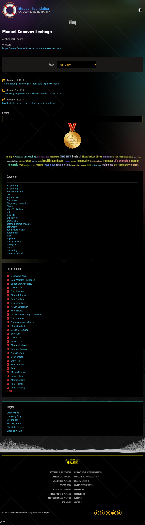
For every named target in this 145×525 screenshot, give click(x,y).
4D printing (12, 188)
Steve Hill (15, 360)
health (46, 161)
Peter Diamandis (15, 191)
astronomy (12, 227)
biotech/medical (15, 253)
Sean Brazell (17, 356)
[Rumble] (119, 512)
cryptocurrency (128, 157)
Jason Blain (17, 376)
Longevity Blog (14, 416)
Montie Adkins (18, 380)
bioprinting (12, 250)
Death (139, 157)
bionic (10, 247)
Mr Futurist (12, 420)
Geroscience (13, 412)
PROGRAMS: (78, 494)
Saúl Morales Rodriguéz (23, 280)
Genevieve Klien (19, 276)
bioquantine (54, 157)
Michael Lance (18, 372)
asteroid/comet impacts (19, 224)
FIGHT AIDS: (57, 490)
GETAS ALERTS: (79, 477)
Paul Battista (17, 299)
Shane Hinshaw (19, 345)
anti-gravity (12, 218)
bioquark (65, 157)
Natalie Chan (17, 353)
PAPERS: (77, 498)
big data (11, 238)
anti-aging (30, 156)
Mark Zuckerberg (15, 209)
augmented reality (16, 229)
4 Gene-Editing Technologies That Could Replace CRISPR (30, 83)
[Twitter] (102, 512)
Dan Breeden (17, 291)
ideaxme (73, 161)
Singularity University (17, 203)
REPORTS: (77, 490)
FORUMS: (65, 502)
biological (11, 244)
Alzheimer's (19, 157)
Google (40, 161)
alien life (11, 215)
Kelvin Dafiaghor (19, 307)
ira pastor (108, 161)
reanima (39, 165)
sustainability (96, 165)
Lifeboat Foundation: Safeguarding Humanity (65, 10)
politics (33, 165)
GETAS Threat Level (72, 462)
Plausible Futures (15, 427)
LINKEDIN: (55, 477)
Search (139, 119)
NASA (21, 165)
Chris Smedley (18, 387)
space (89, 165)
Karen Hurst (17, 310)
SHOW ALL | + (11, 391)
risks (77, 165)
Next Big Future (14, 423)
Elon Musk (12, 200)
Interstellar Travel (96, 161)
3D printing (12, 185)
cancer (121, 157)
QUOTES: (77, 502)
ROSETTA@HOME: (54, 498)
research (72, 165)
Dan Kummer (17, 318)
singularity (82, 165)
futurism (34, 161)
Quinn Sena (17, 287)
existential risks (12, 161)
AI (13, 157)
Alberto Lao (16, 341)
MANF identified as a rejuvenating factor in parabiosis (29, 103)
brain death (114, 157)
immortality (83, 161)
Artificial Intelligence (42, 157)
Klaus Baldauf (18, 326)
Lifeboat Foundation (20, 512)
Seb (13, 368)
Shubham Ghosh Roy (21, 283)
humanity (67, 161)
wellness (133, 165)
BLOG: (76, 481)
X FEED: (55, 481)
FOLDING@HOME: (55, 494)
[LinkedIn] (108, 512)
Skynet (10, 206)
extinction (22, 161)
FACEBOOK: (54, 472)
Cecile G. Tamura (19, 330)
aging (9, 156)
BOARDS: (77, 485)
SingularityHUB (14, 430)
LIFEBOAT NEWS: (80, 472)
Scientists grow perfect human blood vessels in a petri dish (31, 93)
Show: (51, 65)
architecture (12, 221)
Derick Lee (16, 337)
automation (12, 232)
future (28, 161)
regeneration (63, 164)
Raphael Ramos (19, 349)
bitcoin (99, 156)
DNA (9, 194)
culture (135, 157)
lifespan (135, 161)
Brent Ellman (17, 364)
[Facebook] (96, 512)
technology (107, 165)
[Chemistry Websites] (72, 136)
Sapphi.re (47, 512)
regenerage (50, 164)
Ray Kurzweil (13, 197)
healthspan (57, 161)
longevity (13, 165)
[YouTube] (113, 512)
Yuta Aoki (16, 333)
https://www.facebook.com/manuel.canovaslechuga (32, 48)
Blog (72, 23)
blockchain (107, 157)
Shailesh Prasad (19, 295)
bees (9, 235)
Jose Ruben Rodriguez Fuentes (26, 314)
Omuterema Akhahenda (23, 322)
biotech (76, 156)
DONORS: (63, 485)
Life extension (122, 161)
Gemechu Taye (18, 303)
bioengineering (14, 241)
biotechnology (88, 156)
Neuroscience (27, 165)
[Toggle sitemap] (134, 10)
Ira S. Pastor (17, 383)
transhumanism (121, 165)
